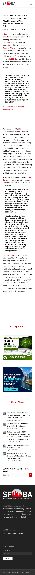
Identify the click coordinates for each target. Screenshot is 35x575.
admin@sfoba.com (15, 533)
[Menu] (31, 4)
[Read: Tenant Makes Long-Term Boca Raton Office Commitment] (4, 424)
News (16, 29)
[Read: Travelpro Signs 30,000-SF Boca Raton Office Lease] (4, 445)
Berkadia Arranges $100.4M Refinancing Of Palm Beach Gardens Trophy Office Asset (19, 456)
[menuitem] (27, 4)
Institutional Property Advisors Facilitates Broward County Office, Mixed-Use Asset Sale (18, 415)
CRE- (27, 572)
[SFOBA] (14, 4)
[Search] (27, 4)
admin (23, 29)
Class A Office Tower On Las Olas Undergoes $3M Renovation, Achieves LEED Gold (15, 22)
